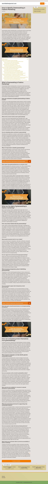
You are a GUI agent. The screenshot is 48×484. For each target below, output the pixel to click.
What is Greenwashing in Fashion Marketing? (9, 60)
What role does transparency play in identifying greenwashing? (13, 71)
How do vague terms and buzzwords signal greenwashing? (12, 70)
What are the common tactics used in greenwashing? (11, 62)
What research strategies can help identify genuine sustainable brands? (14, 75)
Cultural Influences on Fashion (39, 9)
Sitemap (3, 476)
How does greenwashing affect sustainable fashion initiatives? (12, 66)
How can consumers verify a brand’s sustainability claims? (12, 76)
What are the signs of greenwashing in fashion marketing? (12, 67)
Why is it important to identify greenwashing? (10, 64)
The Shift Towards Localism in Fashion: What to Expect (38, 467)
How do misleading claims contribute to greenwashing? (11, 63)
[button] (42, 3)
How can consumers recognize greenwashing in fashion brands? (13, 61)
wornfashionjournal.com (9, 3)
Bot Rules (3, 477)
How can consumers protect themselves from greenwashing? (12, 74)
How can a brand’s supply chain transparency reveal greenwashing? (13, 72)
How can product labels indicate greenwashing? (10, 68)
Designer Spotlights (37, 11)
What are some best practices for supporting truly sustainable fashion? (14, 78)
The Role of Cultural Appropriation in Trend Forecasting (24, 467)
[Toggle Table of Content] (27, 59)
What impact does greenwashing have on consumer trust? (12, 65)
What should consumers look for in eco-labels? (10, 69)
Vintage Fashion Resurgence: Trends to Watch (9, 467)
